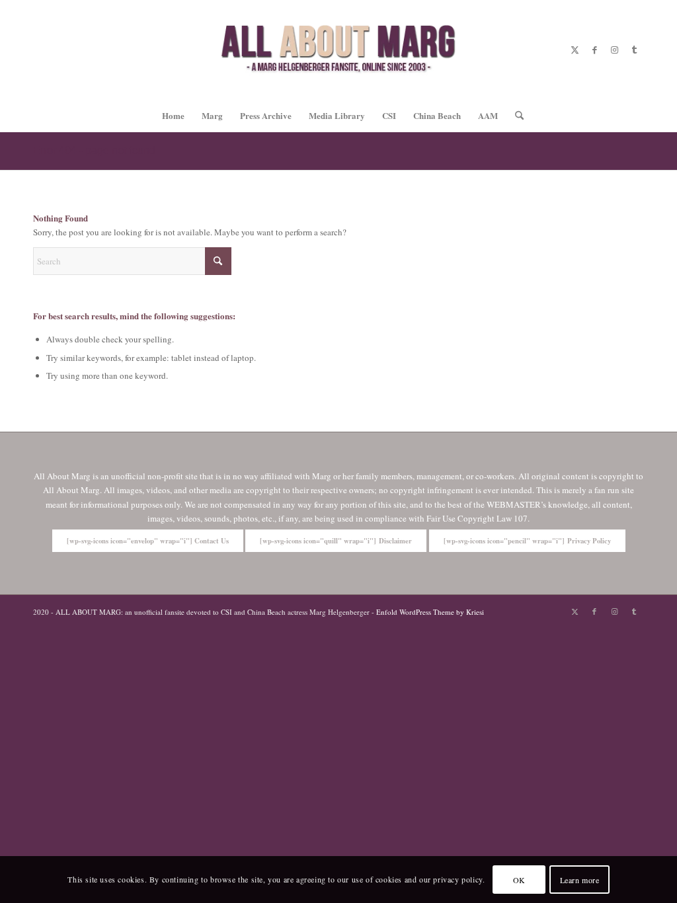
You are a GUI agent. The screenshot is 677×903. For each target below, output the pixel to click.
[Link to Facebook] (594, 49)
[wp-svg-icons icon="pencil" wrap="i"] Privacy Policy (527, 540)
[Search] (515, 115)
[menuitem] (173, 115)
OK (519, 880)
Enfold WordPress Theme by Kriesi (430, 612)
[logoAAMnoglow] (338, 49)
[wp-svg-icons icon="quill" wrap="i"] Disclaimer (336, 540)
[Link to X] (574, 49)
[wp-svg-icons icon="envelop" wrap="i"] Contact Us (148, 540)
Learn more (580, 880)
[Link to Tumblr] (634, 49)
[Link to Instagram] (614, 49)
